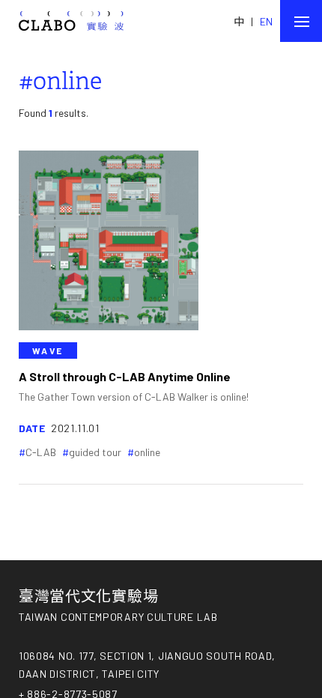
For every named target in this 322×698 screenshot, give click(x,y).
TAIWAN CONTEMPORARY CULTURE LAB (118, 616)
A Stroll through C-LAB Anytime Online (125, 376)
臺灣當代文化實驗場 (88, 595)
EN (266, 21)
